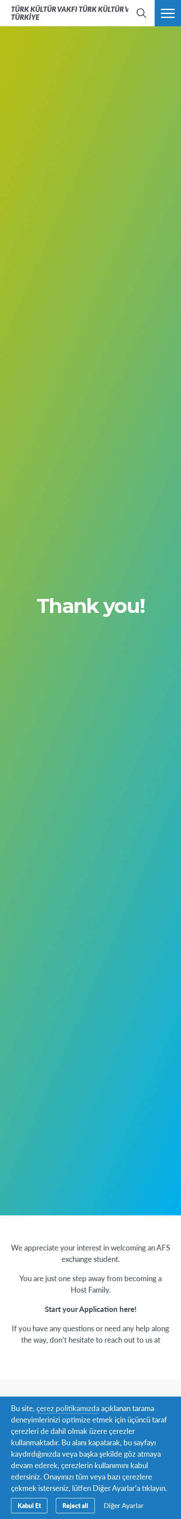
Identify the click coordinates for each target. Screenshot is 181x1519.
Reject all (75, 1505)
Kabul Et (29, 1505)
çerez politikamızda (67, 1408)
